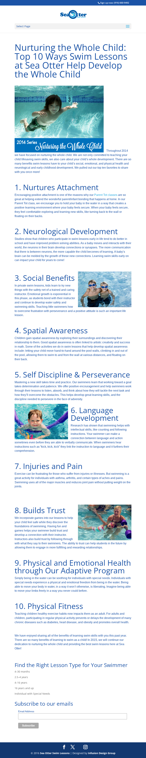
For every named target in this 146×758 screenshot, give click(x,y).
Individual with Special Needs (32, 693)
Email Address (26, 711)
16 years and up (24, 688)
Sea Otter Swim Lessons (55, 753)
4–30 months (22, 671)
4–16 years (21, 682)
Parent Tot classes (106, 194)
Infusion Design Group (101, 753)
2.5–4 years (21, 677)
